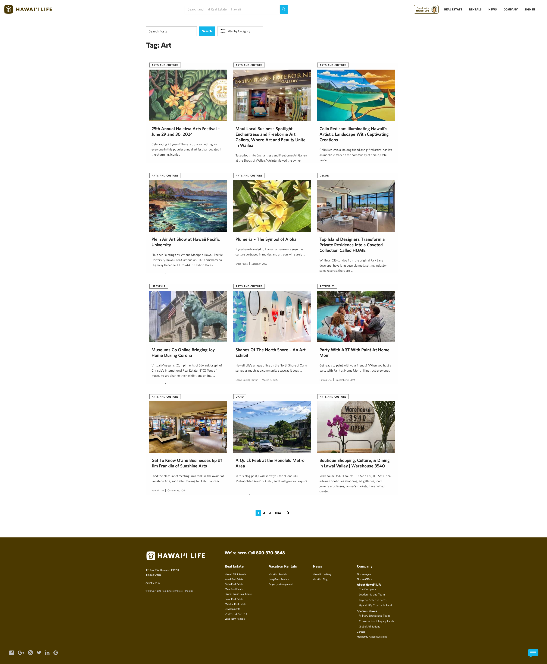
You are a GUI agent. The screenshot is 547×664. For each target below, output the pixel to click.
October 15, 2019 (176, 490)
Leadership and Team (372, 594)
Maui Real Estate (234, 588)
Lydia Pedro (241, 263)
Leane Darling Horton (246, 379)
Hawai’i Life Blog (322, 574)
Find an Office (153, 574)
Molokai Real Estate (235, 603)
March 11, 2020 (270, 379)
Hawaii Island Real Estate (238, 593)
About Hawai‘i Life (369, 584)
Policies (189, 590)
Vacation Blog (320, 579)
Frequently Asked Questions (372, 636)
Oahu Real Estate (234, 583)
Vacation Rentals (278, 574)
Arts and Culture (165, 64)
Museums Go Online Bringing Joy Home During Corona (183, 352)
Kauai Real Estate (234, 579)
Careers (361, 631)
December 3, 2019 (345, 379)
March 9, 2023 (259, 263)
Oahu (240, 396)
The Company (367, 589)
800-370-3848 (270, 552)
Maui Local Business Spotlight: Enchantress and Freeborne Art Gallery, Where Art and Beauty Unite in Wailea (270, 136)
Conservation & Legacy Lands (376, 621)
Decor (324, 175)
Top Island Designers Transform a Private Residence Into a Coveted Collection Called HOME (352, 244)
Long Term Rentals (235, 618)
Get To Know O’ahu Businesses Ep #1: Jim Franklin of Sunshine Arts (187, 463)
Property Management (281, 583)
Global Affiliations (369, 626)
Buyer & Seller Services (373, 600)
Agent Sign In (153, 582)
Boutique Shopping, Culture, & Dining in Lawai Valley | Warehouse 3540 (354, 463)
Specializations (367, 611)
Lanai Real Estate (234, 598)
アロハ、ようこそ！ (236, 613)
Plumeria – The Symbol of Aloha (266, 239)
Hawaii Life (325, 379)
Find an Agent (364, 574)
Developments (232, 608)
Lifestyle (159, 286)
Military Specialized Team (374, 615)
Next (282, 512)
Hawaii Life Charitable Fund (375, 605)
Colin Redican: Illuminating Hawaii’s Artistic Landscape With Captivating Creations (354, 134)
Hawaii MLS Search (235, 574)
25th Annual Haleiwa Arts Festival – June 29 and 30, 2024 (185, 131)
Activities (327, 286)
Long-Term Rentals (279, 579)
